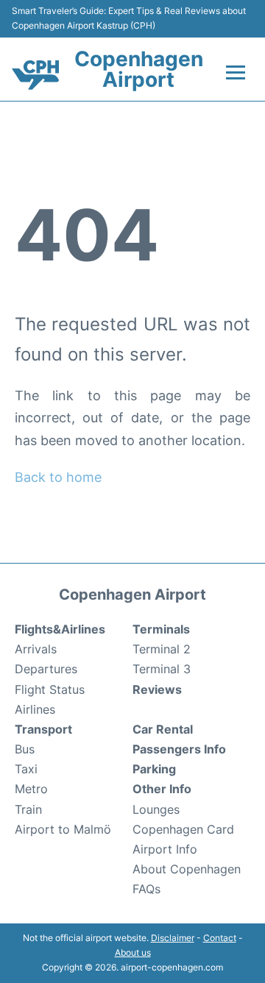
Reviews (157, 689)
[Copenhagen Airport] (35, 75)
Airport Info (164, 849)
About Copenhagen (186, 869)
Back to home (58, 477)
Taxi (26, 769)
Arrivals (36, 649)
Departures (46, 668)
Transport (43, 729)
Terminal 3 (161, 668)
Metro (31, 788)
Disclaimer (172, 937)
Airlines (35, 709)
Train (28, 809)
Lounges (156, 809)
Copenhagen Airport (138, 69)
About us (133, 952)
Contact (219, 937)
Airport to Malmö (63, 829)
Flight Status (50, 689)
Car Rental (162, 729)
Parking (154, 769)
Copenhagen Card (183, 829)
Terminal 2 (161, 649)
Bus (25, 749)
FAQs (146, 888)
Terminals (161, 629)
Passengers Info (179, 749)
